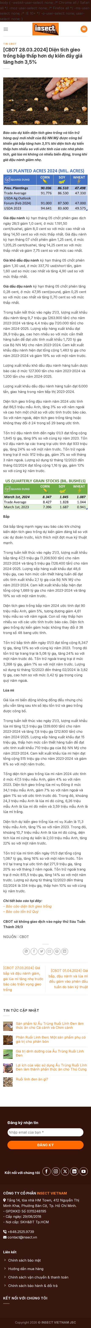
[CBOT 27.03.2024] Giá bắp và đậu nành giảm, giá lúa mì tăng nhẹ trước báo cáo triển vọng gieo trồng (23, 979)
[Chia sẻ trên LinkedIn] (64, 951)
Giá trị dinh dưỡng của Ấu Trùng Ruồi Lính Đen (50, 1053)
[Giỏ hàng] (84, 29)
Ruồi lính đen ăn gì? (32, 1079)
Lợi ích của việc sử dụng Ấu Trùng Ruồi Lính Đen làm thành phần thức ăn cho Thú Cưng (51, 1067)
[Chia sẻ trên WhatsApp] (26, 951)
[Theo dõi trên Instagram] (56, 1171)
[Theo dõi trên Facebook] (46, 1171)
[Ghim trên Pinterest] (57, 951)
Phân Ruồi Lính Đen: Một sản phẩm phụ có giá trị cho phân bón (51, 1039)
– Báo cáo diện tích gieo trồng (27, 906)
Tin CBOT (10, 43)
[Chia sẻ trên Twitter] (41, 951)
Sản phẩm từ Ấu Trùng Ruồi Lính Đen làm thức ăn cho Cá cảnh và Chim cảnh (50, 1026)
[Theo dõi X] (65, 1171)
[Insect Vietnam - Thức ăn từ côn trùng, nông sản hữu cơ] (45, 29)
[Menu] (5, 29)
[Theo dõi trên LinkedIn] (74, 1171)
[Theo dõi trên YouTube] (83, 1171)
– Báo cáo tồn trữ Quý (21, 911)
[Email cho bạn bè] (49, 951)
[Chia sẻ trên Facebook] (33, 951)
